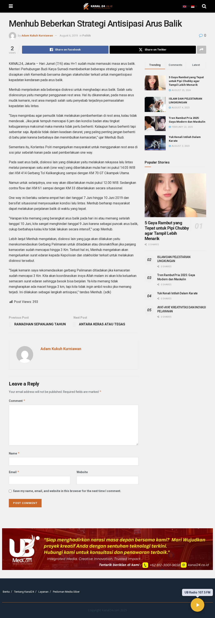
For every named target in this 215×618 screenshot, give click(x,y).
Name (14, 453)
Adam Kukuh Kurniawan (37, 35)
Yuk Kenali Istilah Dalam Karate (177, 293)
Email (14, 472)
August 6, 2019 (69, 35)
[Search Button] (204, 6)
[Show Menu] (11, 6)
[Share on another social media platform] (201, 50)
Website (82, 472)
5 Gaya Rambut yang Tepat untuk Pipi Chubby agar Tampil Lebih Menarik (186, 81)
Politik (86, 35)
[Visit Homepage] (98, 6)
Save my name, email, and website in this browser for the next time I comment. (67, 491)
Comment (17, 401)
